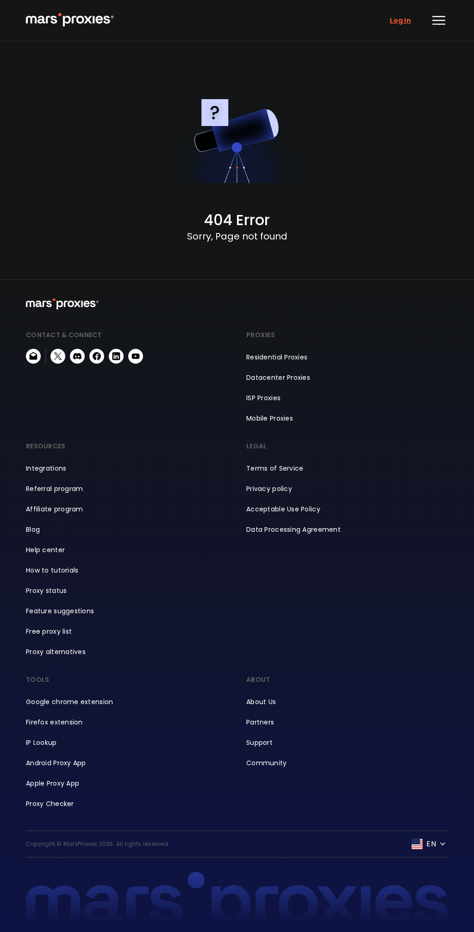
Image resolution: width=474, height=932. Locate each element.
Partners (260, 722)
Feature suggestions (60, 611)
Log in (400, 20)
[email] (33, 356)
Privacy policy (269, 488)
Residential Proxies (276, 357)
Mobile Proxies (269, 418)
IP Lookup (41, 742)
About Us (261, 701)
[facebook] (96, 356)
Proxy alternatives (56, 651)
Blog (33, 529)
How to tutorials (52, 570)
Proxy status (46, 590)
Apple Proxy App (52, 783)
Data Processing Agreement (293, 529)
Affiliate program (54, 509)
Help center (45, 549)
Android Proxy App (56, 763)
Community (266, 763)
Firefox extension (54, 722)
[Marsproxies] (70, 19)
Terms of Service (274, 468)
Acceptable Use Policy (283, 509)
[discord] (77, 356)
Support (259, 742)
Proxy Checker (50, 803)
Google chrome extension (69, 701)
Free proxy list (49, 631)
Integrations (46, 468)
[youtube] (135, 356)
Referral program (54, 488)
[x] (57, 356)
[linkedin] (116, 356)
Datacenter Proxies (278, 377)
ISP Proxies (263, 398)
